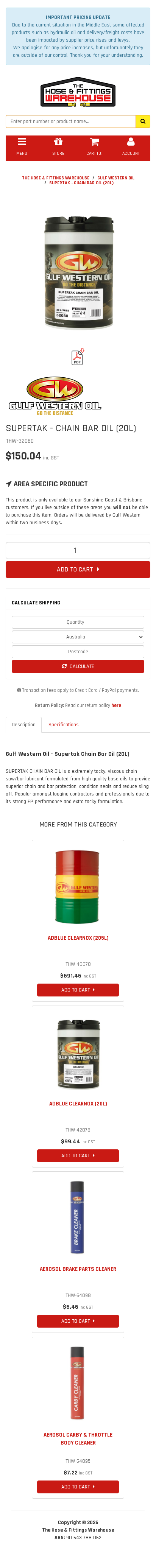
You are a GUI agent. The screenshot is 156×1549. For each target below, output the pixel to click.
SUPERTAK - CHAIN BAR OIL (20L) (81, 183)
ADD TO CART (77, 569)
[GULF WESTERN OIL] (78, 396)
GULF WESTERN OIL (115, 178)
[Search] (143, 121)
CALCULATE (80, 666)
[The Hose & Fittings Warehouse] (78, 89)
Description (24, 724)
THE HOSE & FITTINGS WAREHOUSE (55, 178)
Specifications (63, 724)
